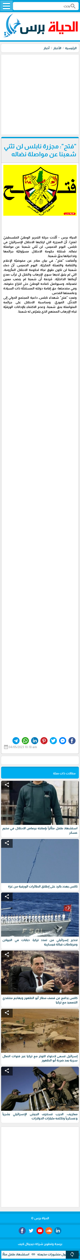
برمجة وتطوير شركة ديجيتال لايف (40, 1244)
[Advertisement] (40, 94)
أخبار (47, 48)
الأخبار (57, 48)
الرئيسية (71, 48)
